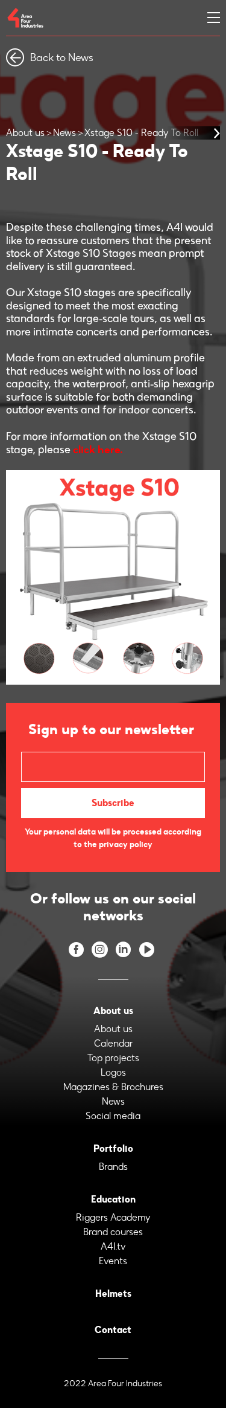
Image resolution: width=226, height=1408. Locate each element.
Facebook (76, 949)
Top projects (113, 1058)
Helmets (113, 1293)
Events (113, 1261)
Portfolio (113, 1148)
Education (113, 1199)
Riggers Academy (113, 1217)
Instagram (100, 949)
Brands (113, 1166)
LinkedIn (123, 949)
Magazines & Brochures (113, 1087)
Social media (113, 1116)
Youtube (147, 949)
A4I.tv (113, 1246)
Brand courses (113, 1232)
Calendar (113, 1043)
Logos (113, 1072)
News (64, 132)
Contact (113, 1329)
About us (25, 132)
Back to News (61, 57)
